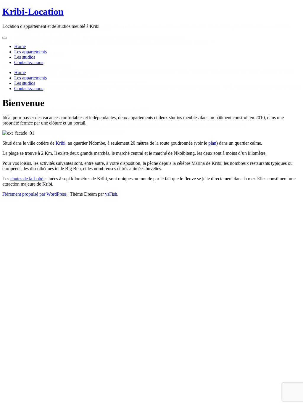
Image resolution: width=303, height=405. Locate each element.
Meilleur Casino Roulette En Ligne (47, 37)
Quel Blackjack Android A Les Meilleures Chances (50, 120)
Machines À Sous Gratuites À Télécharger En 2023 (50, 76)
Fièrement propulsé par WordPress (34, 194)
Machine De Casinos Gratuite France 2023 (54, 42)
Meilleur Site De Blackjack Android (36, 65)
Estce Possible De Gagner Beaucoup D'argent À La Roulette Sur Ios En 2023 (75, 109)
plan (212, 143)
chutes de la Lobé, (27, 178)
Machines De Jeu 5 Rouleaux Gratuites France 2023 (63, 26)
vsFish (111, 194)
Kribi (60, 143)
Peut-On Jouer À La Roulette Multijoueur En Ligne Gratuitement (63, 131)
